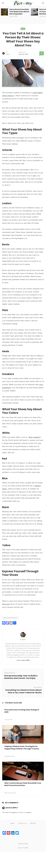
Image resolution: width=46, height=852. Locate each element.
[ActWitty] (23, 3)
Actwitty (25, 844)
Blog (23, 28)
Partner (33, 823)
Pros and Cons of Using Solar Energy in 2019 (21, 711)
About (13, 823)
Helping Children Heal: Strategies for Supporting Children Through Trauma (21, 747)
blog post (6, 604)
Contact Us (22, 823)
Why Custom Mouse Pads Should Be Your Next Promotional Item (22, 784)
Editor (8, 54)
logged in (14, 812)
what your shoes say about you (11, 618)
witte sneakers (34, 437)
